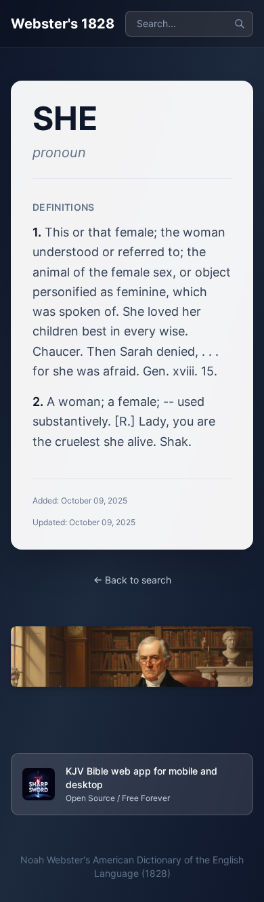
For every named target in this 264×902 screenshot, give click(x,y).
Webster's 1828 (62, 24)
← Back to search (132, 580)
